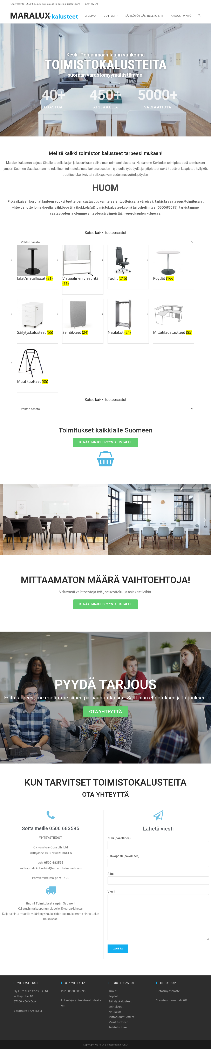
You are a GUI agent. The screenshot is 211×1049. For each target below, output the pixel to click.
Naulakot (115, 1012)
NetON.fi (123, 1044)
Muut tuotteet (118, 1022)
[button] (105, 442)
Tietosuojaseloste (168, 991)
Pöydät (113, 996)
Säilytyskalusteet (120, 1001)
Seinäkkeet (116, 1007)
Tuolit (112, 991)
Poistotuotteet (118, 1027)
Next (205, 519)
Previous (6, 519)
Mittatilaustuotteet (121, 1017)
